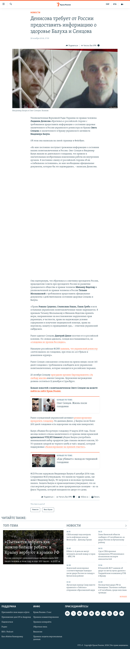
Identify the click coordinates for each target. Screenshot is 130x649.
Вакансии (37, 632)
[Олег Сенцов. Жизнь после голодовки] (43, 404)
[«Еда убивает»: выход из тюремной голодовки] (43, 460)
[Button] (72, 45)
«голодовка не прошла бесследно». (48, 342)
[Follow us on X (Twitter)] (73, 613)
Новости (35, 13)
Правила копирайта (42, 622)
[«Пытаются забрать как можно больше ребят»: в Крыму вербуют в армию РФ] (33, 547)
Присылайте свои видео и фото (15, 612)
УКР (107, 4)
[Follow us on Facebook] (67, 613)
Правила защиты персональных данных (47, 638)
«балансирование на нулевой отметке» (65, 447)
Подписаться (7, 622)
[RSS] (109, 613)
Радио (4, 627)
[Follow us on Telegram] (97, 613)
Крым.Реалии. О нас (42, 612)
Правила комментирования (46, 617)
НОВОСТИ (74, 526)
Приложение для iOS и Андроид (16, 617)
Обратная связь (40, 627)
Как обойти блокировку (12, 637)
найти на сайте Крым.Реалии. (45, 391)
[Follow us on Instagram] (85, 613)
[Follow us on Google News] (91, 613)
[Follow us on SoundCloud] (103, 613)
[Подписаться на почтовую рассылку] (121, 613)
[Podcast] (115, 613)
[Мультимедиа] (122, 4)
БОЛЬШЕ (123, 597)
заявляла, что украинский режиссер (79, 349)
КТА (114, 4)
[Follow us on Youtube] (79, 613)
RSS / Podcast (7, 632)
